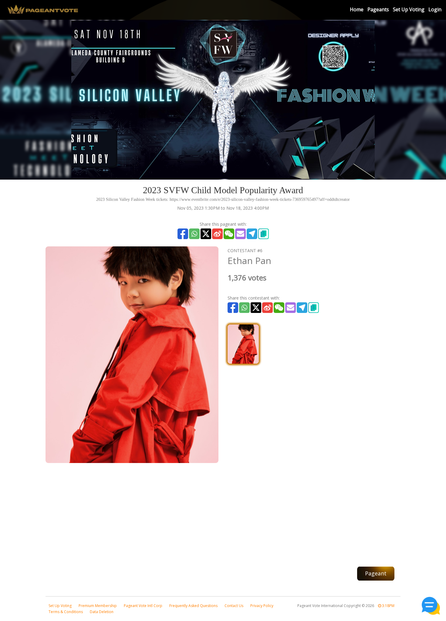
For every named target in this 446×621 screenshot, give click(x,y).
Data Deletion (101, 611)
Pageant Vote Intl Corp (143, 605)
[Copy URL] (263, 233)
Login (434, 9)
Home (356, 9)
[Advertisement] (223, 511)
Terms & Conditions (66, 611)
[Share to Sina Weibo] (217, 233)
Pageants (378, 9)
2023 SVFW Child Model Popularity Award (223, 190)
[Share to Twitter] (206, 233)
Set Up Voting (408, 9)
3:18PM (387, 605)
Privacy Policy (261, 605)
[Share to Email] (240, 233)
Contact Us (234, 605)
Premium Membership (98, 605)
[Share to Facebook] (182, 233)
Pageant (376, 573)
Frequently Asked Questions (193, 605)
